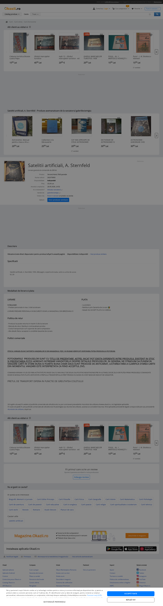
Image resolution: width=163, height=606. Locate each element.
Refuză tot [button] (130, 600)
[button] (54, 600)
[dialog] (81, 597)
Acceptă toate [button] (130, 594)
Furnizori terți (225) (94, 595)
